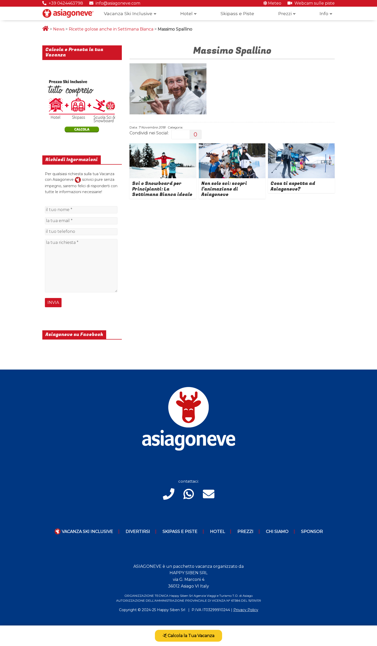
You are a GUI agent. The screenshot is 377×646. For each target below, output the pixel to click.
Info (324, 13)
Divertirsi (138, 531)
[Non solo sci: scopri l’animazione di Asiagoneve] (232, 146)
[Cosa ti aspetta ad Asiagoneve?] (301, 146)
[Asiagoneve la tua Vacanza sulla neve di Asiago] (78, 179)
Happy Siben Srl (171, 610)
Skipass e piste (180, 531)
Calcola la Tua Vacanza (190, 635)
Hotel (186, 13)
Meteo (274, 3)
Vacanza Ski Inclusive (128, 13)
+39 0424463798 (65, 3)
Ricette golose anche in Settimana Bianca (111, 29)
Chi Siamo (277, 531)
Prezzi (285, 13)
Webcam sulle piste (314, 3)
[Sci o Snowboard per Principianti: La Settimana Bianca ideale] (163, 146)
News (58, 29)
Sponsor (312, 531)
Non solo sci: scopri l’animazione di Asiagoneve (224, 189)
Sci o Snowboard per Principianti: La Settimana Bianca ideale (162, 189)
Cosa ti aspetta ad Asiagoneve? (293, 186)
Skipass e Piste (237, 13)
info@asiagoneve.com (117, 3)
